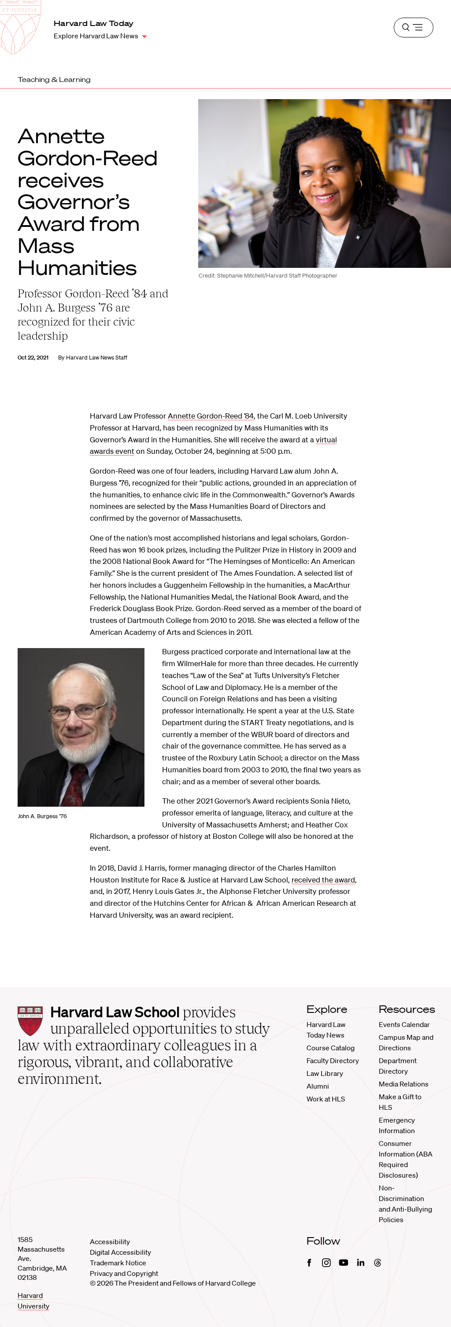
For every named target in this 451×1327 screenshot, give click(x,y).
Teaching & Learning (54, 79)
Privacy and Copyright (124, 1273)
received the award (323, 879)
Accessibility (110, 1241)
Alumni (318, 1086)
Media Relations (404, 1083)
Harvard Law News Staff (96, 357)
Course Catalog (331, 1047)
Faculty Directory (333, 1060)
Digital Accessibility (120, 1252)
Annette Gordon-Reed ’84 (211, 415)
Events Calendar (404, 1024)
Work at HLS (326, 1098)
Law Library (325, 1073)
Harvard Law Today (94, 23)
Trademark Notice (118, 1262)
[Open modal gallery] (81, 727)
